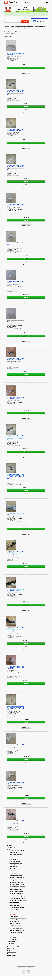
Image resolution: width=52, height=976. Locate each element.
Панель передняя (14, 911)
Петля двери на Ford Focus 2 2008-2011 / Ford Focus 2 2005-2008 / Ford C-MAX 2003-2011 (15, 53)
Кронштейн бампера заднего (16, 875)
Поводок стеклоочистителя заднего (18, 918)
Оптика (8, 945)
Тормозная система (11, 953)
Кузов (21, 28)
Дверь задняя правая (15, 859)
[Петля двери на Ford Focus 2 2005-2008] (26, 198)
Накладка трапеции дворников (17, 907)
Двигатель (9, 845)
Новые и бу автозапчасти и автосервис (26, 966)
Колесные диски (11, 847)
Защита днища (13, 870)
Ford (10, 28)
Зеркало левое (13, 872)
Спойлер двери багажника (16, 932)
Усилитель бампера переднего (17, 935)
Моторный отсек (11, 943)
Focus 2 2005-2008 (15, 28)
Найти (25, 21)
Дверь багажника (14, 857)
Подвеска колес (10, 948)
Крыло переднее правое (15, 879)
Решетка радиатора (14, 921)
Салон (8, 950)
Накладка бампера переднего (16, 891)
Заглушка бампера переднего (16, 864)
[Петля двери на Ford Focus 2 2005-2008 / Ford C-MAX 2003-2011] (26, 123)
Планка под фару (14, 916)
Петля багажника (13, 912)
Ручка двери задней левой (16, 925)
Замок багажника (13, 866)
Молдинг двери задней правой (17, 884)
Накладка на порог (14, 903)
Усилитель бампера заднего (16, 934)
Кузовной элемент (14, 880)
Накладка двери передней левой (17, 896)
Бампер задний (13, 852)
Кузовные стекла (11, 941)
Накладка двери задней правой (17, 895)
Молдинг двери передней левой (17, 886)
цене (12, 33)
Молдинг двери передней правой (17, 887)
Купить (26, 68)
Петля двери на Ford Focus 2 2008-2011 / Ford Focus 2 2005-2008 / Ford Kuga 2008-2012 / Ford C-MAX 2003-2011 (15, 92)
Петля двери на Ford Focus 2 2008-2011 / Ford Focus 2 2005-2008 (15, 359)
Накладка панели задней (15, 905)
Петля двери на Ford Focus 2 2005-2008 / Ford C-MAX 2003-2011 (15, 130)
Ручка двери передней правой (17, 930)
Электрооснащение (11, 955)
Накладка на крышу (14, 902)
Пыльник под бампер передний (17, 919)
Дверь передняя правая (15, 861)
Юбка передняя (13, 939)
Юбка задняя (13, 937)
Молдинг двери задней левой (16, 882)
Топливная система (11, 952)
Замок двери (12, 868)
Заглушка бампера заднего (16, 863)
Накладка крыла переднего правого (18, 900)
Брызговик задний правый (16, 856)
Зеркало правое (13, 873)
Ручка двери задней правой (16, 926)
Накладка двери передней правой (17, 898)
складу (15, 33)
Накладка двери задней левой (17, 893)
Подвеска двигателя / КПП (13, 946)
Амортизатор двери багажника (17, 850)
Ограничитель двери (14, 909)
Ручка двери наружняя (15, 923)
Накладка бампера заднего (16, 889)
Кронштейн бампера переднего (17, 877)
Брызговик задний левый (16, 854)
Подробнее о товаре (26, 73)
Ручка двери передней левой (16, 928)
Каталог (6, 28)
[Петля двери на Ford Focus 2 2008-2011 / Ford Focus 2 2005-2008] (26, 352)
